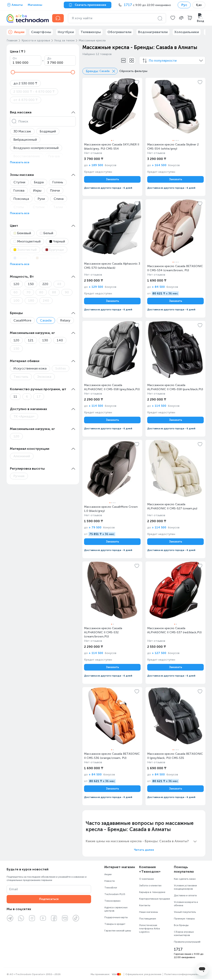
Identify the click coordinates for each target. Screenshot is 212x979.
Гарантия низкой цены (117, 930)
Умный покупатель (185, 912)
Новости (109, 880)
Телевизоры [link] (91, 32)
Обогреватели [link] (119, 32)
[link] (112, 137)
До (49, 58)
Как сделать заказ (185, 878)
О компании (146, 878)
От (15, 58)
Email (13, 889)
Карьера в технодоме (152, 892)
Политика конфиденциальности (184, 974)
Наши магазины (148, 912)
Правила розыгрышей (187, 941)
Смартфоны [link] (41, 32)
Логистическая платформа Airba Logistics (149, 928)
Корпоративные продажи (154, 898)
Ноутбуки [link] (66, 32)
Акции (108, 874)
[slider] (13, 72)
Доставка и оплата (185, 895)
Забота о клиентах (150, 885)
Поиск (23, 121)
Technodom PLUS (114, 894)
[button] (172, 18)
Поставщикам (147, 918)
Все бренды (181, 925)
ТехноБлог (110, 887)
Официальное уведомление (143, 974)
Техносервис (112, 900)
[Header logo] (27, 18)
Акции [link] (19, 32)
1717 (178, 949)
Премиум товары (184, 918)
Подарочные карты (116, 917)
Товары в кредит (114, 924)
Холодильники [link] (186, 32)
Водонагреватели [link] (153, 32)
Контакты (144, 905)
